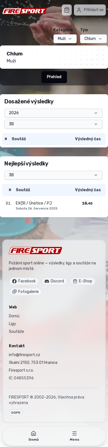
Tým (84, 30)
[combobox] (65, 38)
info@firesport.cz (24, 355)
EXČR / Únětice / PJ (34, 203)
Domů (14, 316)
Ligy (12, 323)
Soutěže (16, 331)
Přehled (54, 77)
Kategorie (63, 30)
